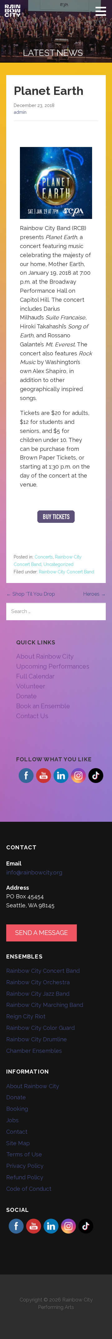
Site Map (18, 1143)
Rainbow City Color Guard (40, 1028)
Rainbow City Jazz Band (37, 993)
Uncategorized (58, 564)
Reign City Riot (25, 1016)
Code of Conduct (28, 1189)
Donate (26, 696)
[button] (103, 11)
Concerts (44, 556)
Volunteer (30, 686)
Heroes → (94, 594)
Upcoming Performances (52, 666)
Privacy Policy (25, 1166)
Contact (16, 1131)
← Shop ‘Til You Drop (30, 594)
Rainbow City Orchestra (38, 982)
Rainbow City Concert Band (66, 571)
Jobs (12, 1120)
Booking (17, 1108)
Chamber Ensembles (34, 1051)
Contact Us (32, 716)
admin (20, 112)
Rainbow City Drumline (36, 1039)
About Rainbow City (45, 656)
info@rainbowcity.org (34, 872)
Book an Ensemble (43, 706)
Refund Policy (24, 1177)
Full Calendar (35, 676)
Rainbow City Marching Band (44, 1005)
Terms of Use (24, 1154)
